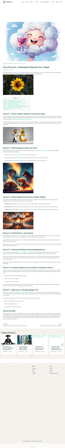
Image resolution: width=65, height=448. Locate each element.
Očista (27, 1)
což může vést (19, 154)
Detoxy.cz (34, 368)
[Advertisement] (32, 11)
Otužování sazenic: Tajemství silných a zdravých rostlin (23, 348)
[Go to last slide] (3, 344)
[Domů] (3, 63)
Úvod (23, 1)
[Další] (62, 344)
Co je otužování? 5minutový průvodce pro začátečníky (51, 325)
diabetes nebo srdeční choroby (25, 119)
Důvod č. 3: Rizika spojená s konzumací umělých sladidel (14, 102)
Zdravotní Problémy (54, 373)
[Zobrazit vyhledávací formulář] (61, 2)
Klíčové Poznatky (6, 109)
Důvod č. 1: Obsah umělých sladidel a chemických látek (14, 100)
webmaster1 (6, 69)
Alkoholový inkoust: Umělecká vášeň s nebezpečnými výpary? (56, 348)
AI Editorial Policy (32, 446)
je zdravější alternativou (25, 292)
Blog (33, 369)
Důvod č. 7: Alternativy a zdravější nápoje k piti (12, 107)
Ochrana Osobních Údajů (36, 441)
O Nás (52, 1)
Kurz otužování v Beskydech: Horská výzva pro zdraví (39, 348)
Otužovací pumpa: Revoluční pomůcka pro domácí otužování (8, 348)
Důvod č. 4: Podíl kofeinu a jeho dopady (11, 104)
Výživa (51, 369)
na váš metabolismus (24, 252)
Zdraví (51, 371)
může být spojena (45, 150)
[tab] (30, 355)
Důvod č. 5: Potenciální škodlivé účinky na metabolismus (14, 105)
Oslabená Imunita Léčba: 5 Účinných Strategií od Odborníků (15, 325)
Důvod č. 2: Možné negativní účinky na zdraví (12, 101)
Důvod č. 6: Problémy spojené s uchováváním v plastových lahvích (16, 106)
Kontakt (57, 1)
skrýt (18, 98)
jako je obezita (16, 119)
